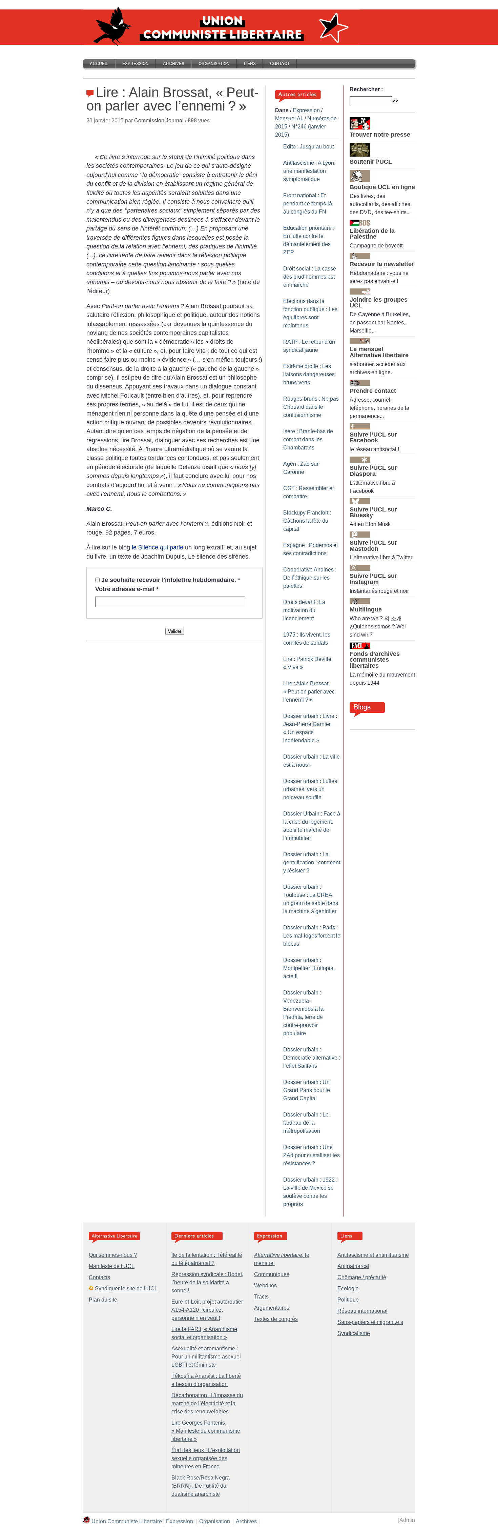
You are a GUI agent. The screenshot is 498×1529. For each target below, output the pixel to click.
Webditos (265, 1285)
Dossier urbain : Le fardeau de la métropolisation (306, 1123)
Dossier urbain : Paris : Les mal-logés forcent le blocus (311, 936)
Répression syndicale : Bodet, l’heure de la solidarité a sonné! (207, 1282)
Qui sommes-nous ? (113, 1255)
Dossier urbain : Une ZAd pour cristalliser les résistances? (311, 1155)
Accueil (99, 63)
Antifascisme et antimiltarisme (373, 1255)
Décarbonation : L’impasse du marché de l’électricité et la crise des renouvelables (207, 1403)
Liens (250, 63)
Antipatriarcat (353, 1266)
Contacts (99, 1277)
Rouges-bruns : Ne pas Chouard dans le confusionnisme (311, 407)
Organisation (214, 63)
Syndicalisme (353, 1333)
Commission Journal (159, 120)
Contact (280, 63)
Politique (348, 1300)
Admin (407, 1520)
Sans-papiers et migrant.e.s (370, 1322)
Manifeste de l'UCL (111, 1266)
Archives (173, 63)
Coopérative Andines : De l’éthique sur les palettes (309, 578)
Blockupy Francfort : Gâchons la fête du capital (307, 521)
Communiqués (271, 1274)
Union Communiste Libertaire (126, 1521)
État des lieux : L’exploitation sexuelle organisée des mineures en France (205, 1458)
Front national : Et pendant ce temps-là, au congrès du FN (308, 204)
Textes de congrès (276, 1319)
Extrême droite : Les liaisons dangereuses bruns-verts (309, 374)
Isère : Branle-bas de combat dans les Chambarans (308, 439)
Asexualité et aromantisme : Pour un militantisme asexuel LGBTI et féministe (206, 1357)
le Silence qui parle (157, 547)
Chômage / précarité (361, 1277)
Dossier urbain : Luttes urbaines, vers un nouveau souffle (310, 789)
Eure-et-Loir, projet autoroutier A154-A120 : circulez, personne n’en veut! (207, 1310)
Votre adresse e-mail (127, 589)
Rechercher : (366, 89)
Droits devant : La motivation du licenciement (304, 610)
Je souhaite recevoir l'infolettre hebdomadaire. (170, 580)
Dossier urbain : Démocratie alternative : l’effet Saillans (311, 1058)
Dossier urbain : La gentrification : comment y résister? (311, 862)
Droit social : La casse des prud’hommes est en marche (309, 277)
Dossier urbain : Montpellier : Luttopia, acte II (309, 968)
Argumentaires (271, 1308)
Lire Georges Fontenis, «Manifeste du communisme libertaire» (205, 1431)
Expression (135, 63)
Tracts (261, 1297)
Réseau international (362, 1311)
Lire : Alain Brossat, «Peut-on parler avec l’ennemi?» (309, 692)
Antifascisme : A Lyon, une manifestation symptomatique (309, 171)
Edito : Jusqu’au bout (308, 146)
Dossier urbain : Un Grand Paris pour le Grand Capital (306, 1090)
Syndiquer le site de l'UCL (126, 1288)
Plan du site (103, 1300)
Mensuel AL (289, 118)
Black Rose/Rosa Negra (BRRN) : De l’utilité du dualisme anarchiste (200, 1486)
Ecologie (348, 1288)
